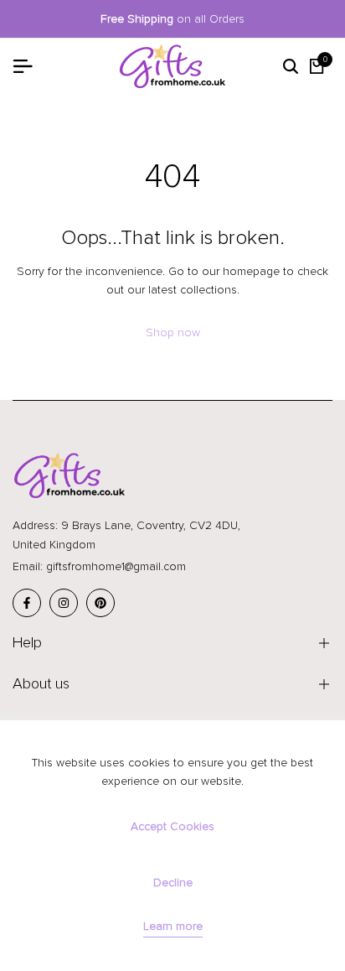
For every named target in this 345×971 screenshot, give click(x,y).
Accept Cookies (172, 826)
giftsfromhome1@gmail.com (116, 566)
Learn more (173, 926)
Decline (173, 882)
